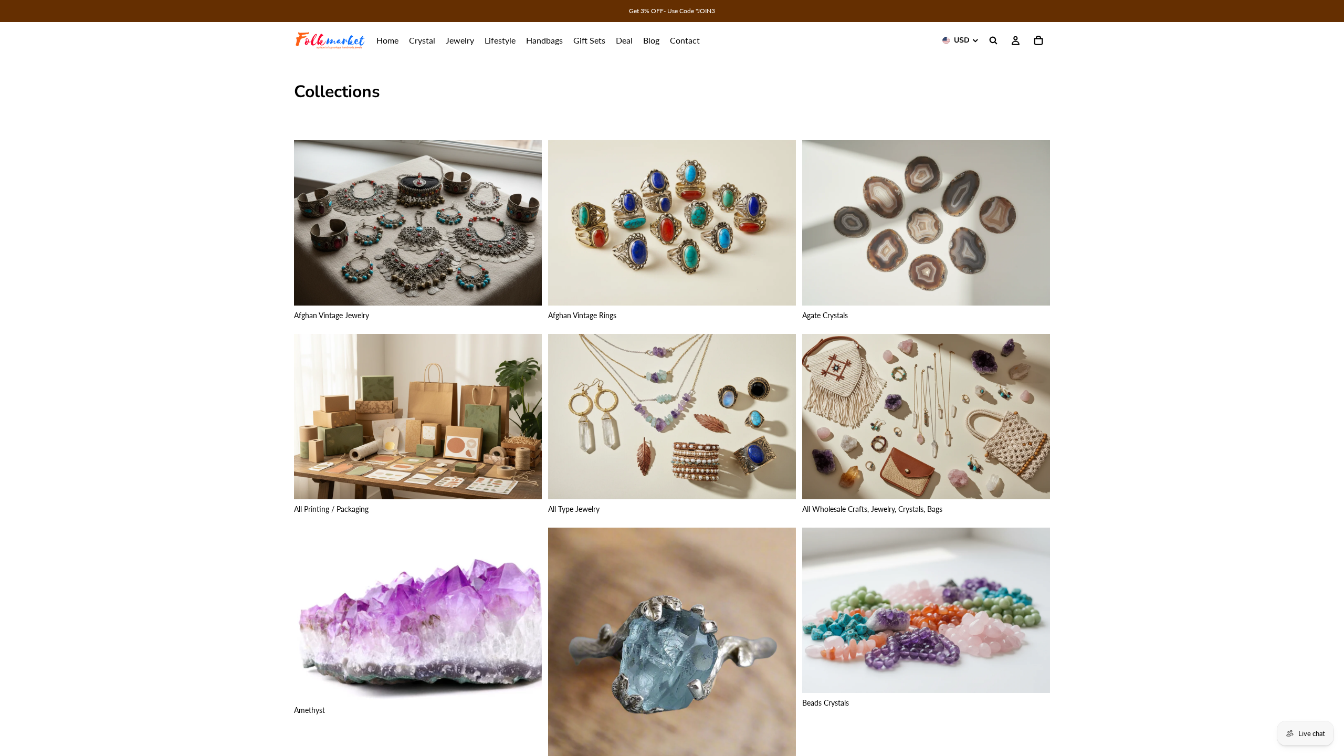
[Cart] (1038, 40)
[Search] (993, 40)
